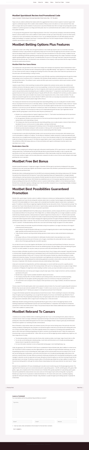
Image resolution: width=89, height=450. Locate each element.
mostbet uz (26, 202)
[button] (78, 2)
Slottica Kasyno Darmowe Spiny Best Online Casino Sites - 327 (37, 18)
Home (34, 2)
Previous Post (10, 387)
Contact (68, 2)
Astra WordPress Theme (57, 444)
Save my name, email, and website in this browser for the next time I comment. (33, 426)
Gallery (46, 2)
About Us (40, 2)
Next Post (80, 387)
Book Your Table (59, 2)
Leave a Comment (16, 18)
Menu (51, 2)
